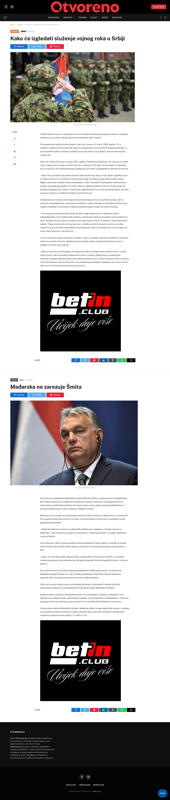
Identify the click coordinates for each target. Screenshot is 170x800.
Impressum (84, 785)
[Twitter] (14, 144)
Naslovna (53, 17)
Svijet (94, 17)
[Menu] (5, 17)
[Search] (165, 17)
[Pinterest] (14, 157)
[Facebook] (14, 138)
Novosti (68, 17)
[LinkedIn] (14, 151)
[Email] (14, 164)
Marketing (98, 785)
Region (82, 17)
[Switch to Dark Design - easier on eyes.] (161, 17)
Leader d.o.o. (96, 791)
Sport (105, 17)
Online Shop (158, 7)
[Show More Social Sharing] (66, 46)
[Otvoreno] (85, 7)
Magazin (117, 17)
